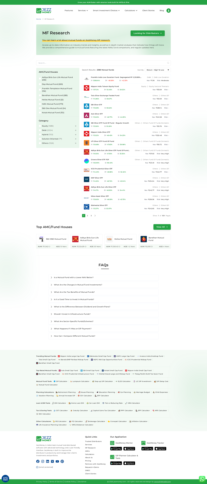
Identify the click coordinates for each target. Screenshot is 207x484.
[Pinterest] (62, 461)
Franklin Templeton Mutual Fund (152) (57, 89)
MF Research (90, 448)
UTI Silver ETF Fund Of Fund (102, 141)
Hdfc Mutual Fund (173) (52, 104)
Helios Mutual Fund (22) (53, 100)
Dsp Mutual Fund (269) (52, 84)
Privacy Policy (42, 482)
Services (88, 445)
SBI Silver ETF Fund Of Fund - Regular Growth (110, 123)
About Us (89, 457)
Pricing (88, 461)
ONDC (87, 470)
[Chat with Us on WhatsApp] (202, 479)
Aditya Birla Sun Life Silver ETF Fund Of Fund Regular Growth (109, 150)
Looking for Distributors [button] (146, 33)
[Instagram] (42, 461)
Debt (149, 77)
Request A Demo (92, 467)
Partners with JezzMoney (95, 464)
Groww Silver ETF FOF (100, 160)
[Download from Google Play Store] (116, 449)
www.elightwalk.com (162, 482)
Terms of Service (56, 482)
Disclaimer (82, 482)
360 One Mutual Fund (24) (54, 108)
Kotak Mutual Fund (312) (53, 113)
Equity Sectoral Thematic (159, 86)
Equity (143, 86)
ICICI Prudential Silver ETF (101, 169)
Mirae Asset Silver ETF (100, 196)
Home (38, 19)
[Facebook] (37, 461)
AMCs (87, 451)
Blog (162, 10)
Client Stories (148, 10)
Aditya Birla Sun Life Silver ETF (103, 187)
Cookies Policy (70, 482)
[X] (52, 461)
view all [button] (160, 227)
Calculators (89, 454)
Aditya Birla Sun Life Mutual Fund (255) (57, 78)
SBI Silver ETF (96, 105)
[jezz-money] (43, 10)
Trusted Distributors (93, 441)
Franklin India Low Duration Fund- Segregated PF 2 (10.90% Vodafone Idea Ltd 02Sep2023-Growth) (115, 77)
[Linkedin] (47, 461)
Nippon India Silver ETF (100, 132)
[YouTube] (57, 461)
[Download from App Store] (129, 449)
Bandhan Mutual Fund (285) (55, 95)
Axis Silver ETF (97, 114)
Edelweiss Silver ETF (99, 205)
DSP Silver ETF (97, 178)
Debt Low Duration (161, 77)
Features (69, 10)
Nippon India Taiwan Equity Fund (105, 86)
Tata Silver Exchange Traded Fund (105, 96)
